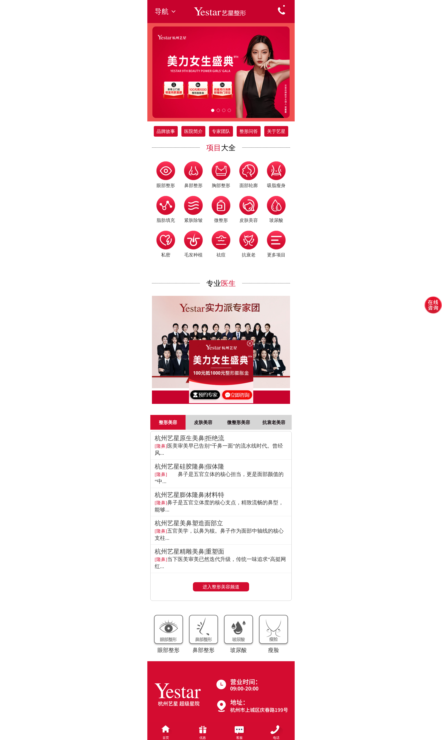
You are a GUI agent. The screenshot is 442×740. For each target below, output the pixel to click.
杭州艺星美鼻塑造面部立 (189, 523)
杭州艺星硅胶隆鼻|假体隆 (189, 466)
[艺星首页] (221, 11)
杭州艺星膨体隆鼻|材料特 (189, 494)
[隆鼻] (161, 446)
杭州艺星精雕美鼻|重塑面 (189, 551)
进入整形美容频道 (221, 586)
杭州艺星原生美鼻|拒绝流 (189, 438)
